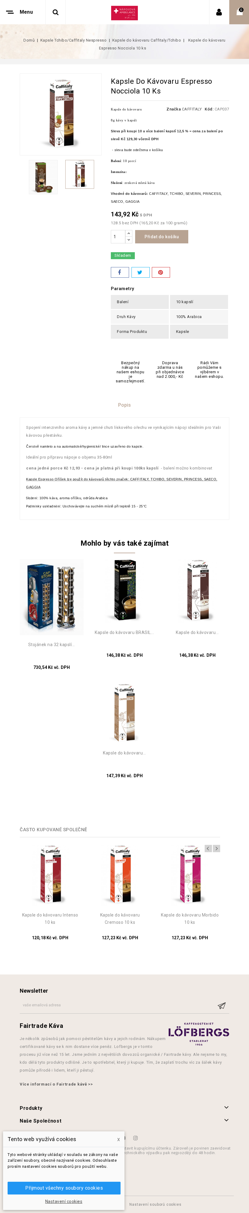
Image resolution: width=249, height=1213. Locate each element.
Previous (208, 848)
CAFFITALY (192, 109)
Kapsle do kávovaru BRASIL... (124, 632)
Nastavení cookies (64, 1201)
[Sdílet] (120, 272)
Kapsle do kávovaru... (197, 632)
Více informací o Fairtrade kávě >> (56, 1084)
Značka (173, 109)
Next (216, 848)
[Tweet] (140, 272)
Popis (124, 405)
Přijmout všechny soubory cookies (64, 1188)
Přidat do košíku (162, 236)
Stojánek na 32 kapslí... (51, 644)
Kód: (209, 109)
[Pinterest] (161, 272)
